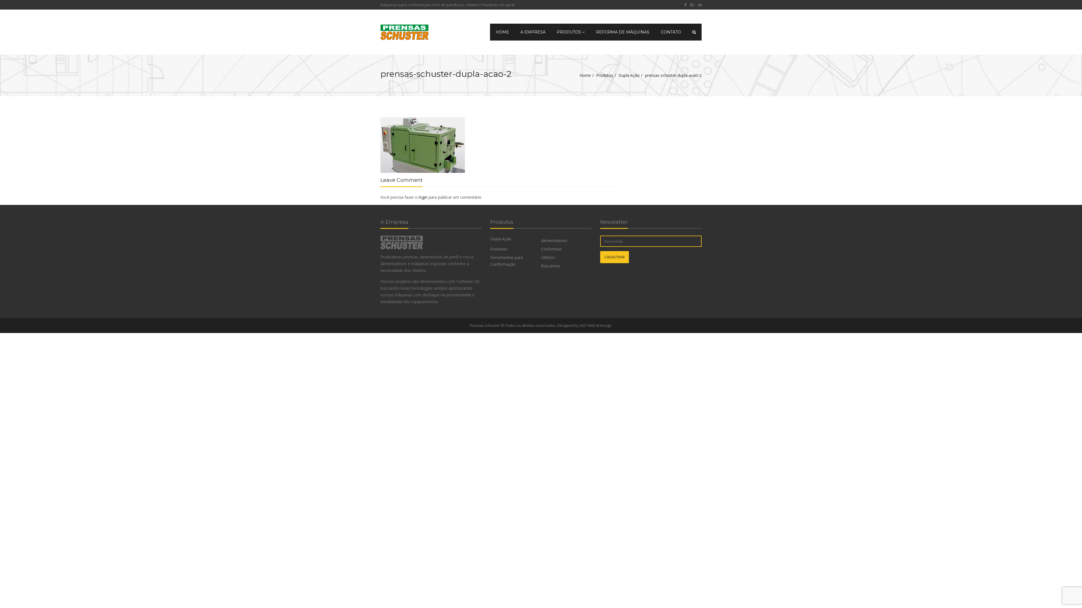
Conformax (551, 249)
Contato (671, 32)
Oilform (548, 257)
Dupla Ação (629, 75)
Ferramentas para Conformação (506, 261)
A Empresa (533, 32)
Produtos (569, 32)
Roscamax (550, 266)
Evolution (498, 249)
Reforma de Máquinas (622, 32)
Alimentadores (554, 240)
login (423, 197)
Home (502, 32)
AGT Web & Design (595, 325)
